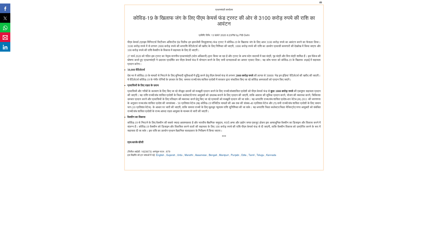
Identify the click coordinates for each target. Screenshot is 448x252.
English (160, 155)
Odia (244, 155)
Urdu (180, 155)
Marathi (189, 155)
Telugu (261, 155)
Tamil (251, 155)
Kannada (271, 155)
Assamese (201, 155)
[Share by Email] (5, 37)
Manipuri (224, 155)
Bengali (213, 155)
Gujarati (171, 155)
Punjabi (235, 155)
